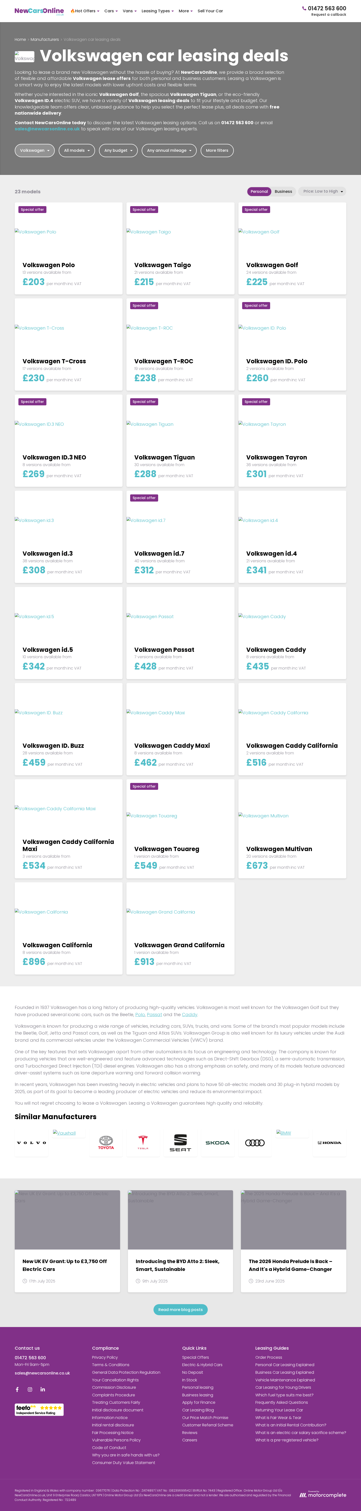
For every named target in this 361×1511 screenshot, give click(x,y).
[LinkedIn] (42, 1390)
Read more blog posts (180, 1310)
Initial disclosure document (117, 1410)
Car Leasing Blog (198, 1410)
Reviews (189, 1432)
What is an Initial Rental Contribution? (290, 1425)
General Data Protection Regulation (126, 1372)
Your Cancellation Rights (115, 1380)
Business (283, 191)
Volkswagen (32, 150)
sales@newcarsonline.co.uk (42, 1373)
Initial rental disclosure (113, 1425)
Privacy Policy (105, 1357)
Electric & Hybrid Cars (202, 1365)
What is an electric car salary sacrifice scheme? (300, 1432)
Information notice (110, 1417)
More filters (217, 150)
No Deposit (192, 1372)
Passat (154, 1014)
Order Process (268, 1357)
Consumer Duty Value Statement (123, 1462)
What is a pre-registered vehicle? (287, 1440)
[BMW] (292, 1133)
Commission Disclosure (114, 1387)
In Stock (189, 1380)
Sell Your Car (210, 11)
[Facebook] (17, 1390)
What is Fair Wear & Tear (278, 1417)
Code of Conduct (109, 1447)
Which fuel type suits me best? (284, 1395)
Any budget (115, 150)
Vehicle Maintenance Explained (285, 1380)
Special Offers (195, 1357)
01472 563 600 (30, 1358)
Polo (140, 1014)
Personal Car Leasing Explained (284, 1365)
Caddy (189, 1014)
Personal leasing (197, 1387)
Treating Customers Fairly (116, 1402)
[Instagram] (30, 1390)
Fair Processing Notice (113, 1432)
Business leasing (197, 1395)
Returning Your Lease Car (279, 1410)
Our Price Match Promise (205, 1417)
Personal (259, 191)
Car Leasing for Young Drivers (283, 1387)
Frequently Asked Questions (281, 1402)
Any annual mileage (166, 150)
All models (74, 150)
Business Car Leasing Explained (284, 1372)
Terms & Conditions (110, 1365)
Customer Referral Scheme (207, 1425)
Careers (189, 1440)
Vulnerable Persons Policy (116, 1440)
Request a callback (328, 14)
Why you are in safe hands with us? (126, 1455)
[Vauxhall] (68, 1133)
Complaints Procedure (113, 1395)
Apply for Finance (198, 1402)
